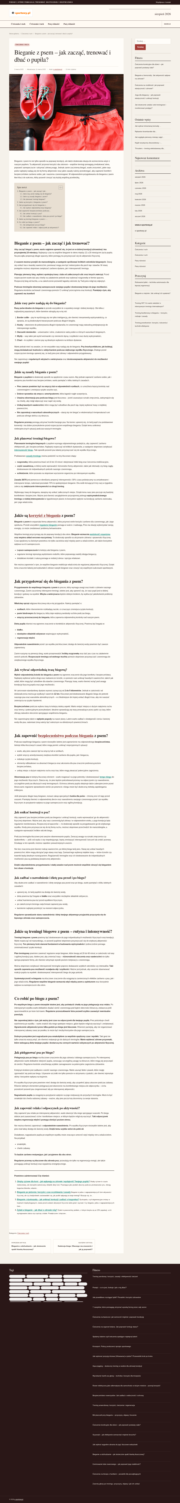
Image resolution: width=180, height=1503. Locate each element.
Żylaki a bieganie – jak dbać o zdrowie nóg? (37, 1210)
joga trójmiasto (34, 1287)
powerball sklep (52, 1299)
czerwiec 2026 (140, 188)
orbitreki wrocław (51, 1295)
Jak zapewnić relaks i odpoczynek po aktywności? (41, 228)
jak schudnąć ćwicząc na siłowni (21, 1284)
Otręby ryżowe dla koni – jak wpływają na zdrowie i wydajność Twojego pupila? (53, 1181)
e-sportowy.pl (57, 69)
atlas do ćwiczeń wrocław (72, 1276)
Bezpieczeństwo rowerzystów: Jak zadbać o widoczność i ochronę (118, 1395)
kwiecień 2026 (140, 199)
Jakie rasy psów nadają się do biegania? (37, 194)
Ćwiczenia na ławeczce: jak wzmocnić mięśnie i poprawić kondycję (118, 1317)
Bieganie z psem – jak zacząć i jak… (33, 191)
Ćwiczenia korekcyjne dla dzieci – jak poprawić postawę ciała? (117, 1425)
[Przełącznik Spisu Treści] (59, 187)
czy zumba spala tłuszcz (72, 1280)
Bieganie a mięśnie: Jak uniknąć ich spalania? (152, 293)
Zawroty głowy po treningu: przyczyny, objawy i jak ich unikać (116, 1484)
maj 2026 (138, 194)
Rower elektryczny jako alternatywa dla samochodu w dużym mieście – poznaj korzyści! (126, 1386)
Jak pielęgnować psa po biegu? (34, 225)
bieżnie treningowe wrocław (33, 1280)
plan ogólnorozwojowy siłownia (20, 1299)
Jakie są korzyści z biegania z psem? (33, 202)
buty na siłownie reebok (54, 1280)
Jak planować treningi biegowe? (34, 199)
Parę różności (53, 23)
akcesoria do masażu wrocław (37, 1276)
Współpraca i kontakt (163, 2)
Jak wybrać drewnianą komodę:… (148, 126)
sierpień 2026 (140, 177)
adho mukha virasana (17, 1276)
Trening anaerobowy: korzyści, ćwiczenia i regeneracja (114, 1405)
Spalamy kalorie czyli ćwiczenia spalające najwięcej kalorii (115, 1337)
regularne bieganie (48, 525)
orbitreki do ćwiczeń (36, 1295)
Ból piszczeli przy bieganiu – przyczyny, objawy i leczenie (115, 1415)
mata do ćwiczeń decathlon (19, 1291)
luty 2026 (138, 211)
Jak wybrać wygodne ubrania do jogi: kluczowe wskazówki (115, 1444)
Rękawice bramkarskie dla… (146, 131)
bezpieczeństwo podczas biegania (65, 735)
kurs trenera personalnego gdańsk (72, 1287)
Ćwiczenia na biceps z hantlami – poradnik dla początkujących (117, 1474)
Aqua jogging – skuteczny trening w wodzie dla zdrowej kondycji (117, 1366)
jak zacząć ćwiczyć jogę (42, 1284)
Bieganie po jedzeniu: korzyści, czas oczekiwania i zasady (44, 1192)
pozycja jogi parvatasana (68, 1299)
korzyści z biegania (44, 515)
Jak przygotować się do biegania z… (33, 205)
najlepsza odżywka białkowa (40, 1291)
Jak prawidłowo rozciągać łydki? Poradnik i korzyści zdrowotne (117, 1297)
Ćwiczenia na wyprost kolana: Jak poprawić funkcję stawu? (115, 1327)
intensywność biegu (23, 450)
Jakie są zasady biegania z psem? (35, 196)
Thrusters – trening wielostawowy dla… (150, 148)
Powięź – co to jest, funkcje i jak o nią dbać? (110, 1287)
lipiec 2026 (139, 183)
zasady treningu (33, 456)
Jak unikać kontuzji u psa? (32, 214)
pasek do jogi (81, 1295)
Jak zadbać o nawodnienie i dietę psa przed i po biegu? (42, 216)
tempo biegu (105, 777)
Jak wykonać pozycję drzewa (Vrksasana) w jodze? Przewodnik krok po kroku (123, 1356)
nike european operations (18, 1295)
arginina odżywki (55, 1276)
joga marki (82, 1284)
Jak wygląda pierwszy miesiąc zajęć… (149, 137)
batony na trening (16, 1280)
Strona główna (14, 34)
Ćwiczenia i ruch (18, 23)
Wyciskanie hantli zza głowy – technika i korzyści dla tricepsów (117, 1376)
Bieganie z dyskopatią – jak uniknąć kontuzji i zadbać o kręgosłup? (48, 1199)
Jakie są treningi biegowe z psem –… (33, 219)
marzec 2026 (140, 205)
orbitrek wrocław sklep (67, 1295)
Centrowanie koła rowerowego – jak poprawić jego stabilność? (117, 1464)
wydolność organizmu (100, 534)
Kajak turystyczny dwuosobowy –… (148, 143)
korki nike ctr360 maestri (50, 1287)
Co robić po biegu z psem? (29, 222)
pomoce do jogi (39, 1299)
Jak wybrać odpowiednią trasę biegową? (37, 208)
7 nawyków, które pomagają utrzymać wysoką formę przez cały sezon (119, 1307)
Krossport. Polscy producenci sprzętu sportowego (112, 1346)
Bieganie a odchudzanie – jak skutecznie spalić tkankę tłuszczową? (118, 1454)
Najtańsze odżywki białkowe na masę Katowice (68, 1291)
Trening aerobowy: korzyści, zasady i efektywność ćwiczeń (115, 1276)
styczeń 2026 (140, 216)
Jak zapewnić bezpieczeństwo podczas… (35, 211)
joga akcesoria (58, 1284)
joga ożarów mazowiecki (18, 1287)
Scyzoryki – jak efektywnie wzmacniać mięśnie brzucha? (114, 1435)
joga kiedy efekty (71, 1284)
